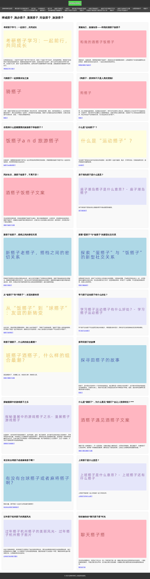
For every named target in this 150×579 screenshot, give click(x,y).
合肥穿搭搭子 (137, 8)
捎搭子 (82, 10)
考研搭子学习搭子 (9, 68)
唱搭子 (146, 8)
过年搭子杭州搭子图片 (10, 556)
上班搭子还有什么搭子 (85, 496)
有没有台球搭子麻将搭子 (11, 507)
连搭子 (67, 8)
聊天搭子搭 (82, 567)
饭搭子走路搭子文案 (124, 8)
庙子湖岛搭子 (83, 210)
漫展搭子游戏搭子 (9, 443)
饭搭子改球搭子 (8, 332)
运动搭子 (81, 165)
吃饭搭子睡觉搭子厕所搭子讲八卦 (97, 10)
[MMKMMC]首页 (7, 8)
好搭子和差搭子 (93, 8)
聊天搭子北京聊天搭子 (22, 8)
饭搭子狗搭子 (59, 8)
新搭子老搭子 (8, 285)
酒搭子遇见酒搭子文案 (85, 450)
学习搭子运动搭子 (84, 330)
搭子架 (33, 8)
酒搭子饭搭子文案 (9, 225)
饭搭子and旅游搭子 (10, 165)
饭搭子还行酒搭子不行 (108, 8)
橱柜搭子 (43, 10)
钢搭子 (112, 10)
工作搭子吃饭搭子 (122, 10)
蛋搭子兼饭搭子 (83, 285)
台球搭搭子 (41, 8)
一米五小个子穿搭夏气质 (29, 10)
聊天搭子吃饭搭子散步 (79, 8)
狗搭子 (81, 118)
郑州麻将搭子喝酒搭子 (55, 10)
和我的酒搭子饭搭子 (85, 65)
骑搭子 (6, 118)
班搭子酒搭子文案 (9, 378)
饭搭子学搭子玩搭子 (71, 10)
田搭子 (81, 392)
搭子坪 (50, 8)
